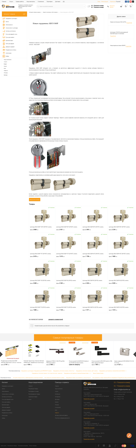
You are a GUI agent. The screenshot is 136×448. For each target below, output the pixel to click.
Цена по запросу (74, 364)
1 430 (28, 364)
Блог (5, 68)
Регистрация (104, 1)
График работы (20, 1)
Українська (113, 1)
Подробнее (129, 22)
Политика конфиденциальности (62, 418)
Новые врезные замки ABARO (117, 45)
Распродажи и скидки (33, 391)
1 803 (96, 364)
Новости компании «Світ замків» (50, 12)
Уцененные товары (32, 396)
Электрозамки (5, 391)
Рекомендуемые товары (34, 394)
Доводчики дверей (6, 410)
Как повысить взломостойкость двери (54, 377)
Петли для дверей (6, 407)
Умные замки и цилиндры (8, 394)
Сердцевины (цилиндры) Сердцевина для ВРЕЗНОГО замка (36, 370)
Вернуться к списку (35, 199)
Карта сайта (3, 445)
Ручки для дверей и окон (7, 399)
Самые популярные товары (68, 337)
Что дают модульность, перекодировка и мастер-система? (28, 377)
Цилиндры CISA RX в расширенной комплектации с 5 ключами (119, 33)
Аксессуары (5, 415)
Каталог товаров (9, 14)
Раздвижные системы (7, 412)
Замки (3, 388)
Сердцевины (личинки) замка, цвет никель (87, 370)
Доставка (57, 1)
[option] (11, 354)
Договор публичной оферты (61, 415)
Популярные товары (33, 388)
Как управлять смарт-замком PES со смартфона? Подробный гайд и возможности (113, 377)
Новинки (30, 386)
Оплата (56, 402)
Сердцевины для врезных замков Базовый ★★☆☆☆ (77, 373)
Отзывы (6, 72)
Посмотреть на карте (89, 398)
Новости (6, 70)
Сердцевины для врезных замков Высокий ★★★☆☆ (113, 370)
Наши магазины (31, 1)
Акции (5, 66)
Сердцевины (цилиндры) (7, 386)
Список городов (32, 445)
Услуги (11, 1)
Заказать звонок (112, 6)
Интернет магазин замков (35, 12)
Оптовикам (57, 396)
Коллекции (57, 394)
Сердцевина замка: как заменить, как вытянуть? (78, 377)
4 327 (118, 364)
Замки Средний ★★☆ (98, 373)
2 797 (5, 364)
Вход (99, 1)
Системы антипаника (7, 396)
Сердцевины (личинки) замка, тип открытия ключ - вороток (47, 373)
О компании (41, 1)
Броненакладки (5, 404)
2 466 (50, 364)
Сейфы (3, 418)
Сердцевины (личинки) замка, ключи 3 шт (63, 370)
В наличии (52, 207)
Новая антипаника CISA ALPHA (118, 22)
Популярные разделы (23, 445)
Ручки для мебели (6, 402)
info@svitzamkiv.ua (124, 389)
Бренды (5, 75)
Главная (4, 1)
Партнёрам (49, 1)
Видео (5, 64)
